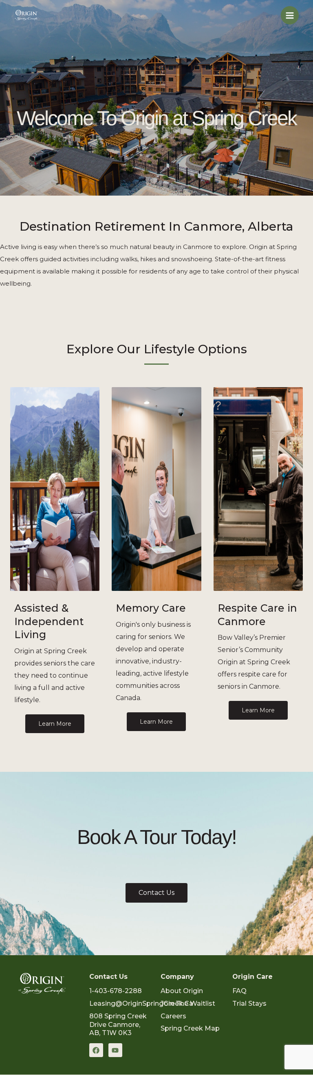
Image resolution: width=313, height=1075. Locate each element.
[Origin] (26, 15)
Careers (173, 1016)
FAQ (239, 991)
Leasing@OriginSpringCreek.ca (141, 1003)
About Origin (182, 991)
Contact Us (108, 976)
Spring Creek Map (190, 1028)
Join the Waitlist (188, 1003)
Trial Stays (249, 1003)
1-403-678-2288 (115, 991)
